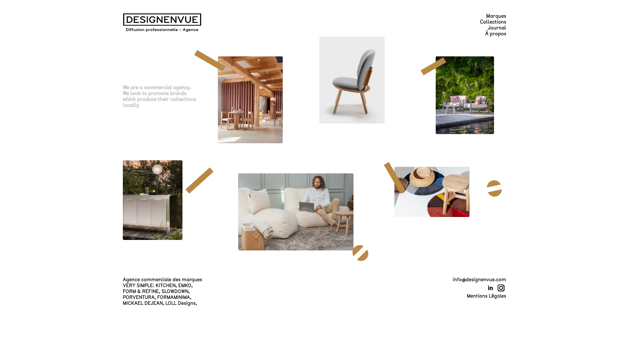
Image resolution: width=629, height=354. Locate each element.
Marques (496, 16)
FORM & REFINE (141, 291)
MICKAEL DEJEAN (143, 303)
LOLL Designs (180, 303)
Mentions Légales (486, 296)
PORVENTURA (139, 297)
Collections (493, 22)
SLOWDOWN (175, 291)
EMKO (184, 285)
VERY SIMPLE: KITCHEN (149, 285)
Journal (497, 28)
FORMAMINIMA (173, 297)
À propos (495, 34)
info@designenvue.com (479, 280)
